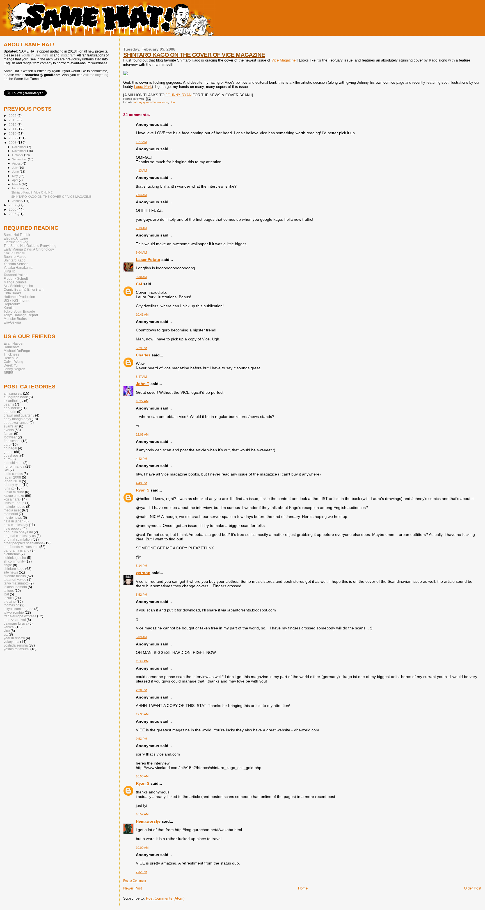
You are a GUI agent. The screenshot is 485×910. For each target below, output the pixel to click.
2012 (13, 124)
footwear (10, 437)
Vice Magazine (283, 60)
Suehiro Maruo (15, 256)
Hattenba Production (19, 297)
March (17, 184)
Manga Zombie (15, 282)
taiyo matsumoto (16, 583)
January (18, 201)
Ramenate (12, 347)
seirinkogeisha (15, 557)
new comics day (16, 525)
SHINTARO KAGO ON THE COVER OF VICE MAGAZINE (194, 54)
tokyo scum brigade (18, 609)
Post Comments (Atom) (165, 898)
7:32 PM (141, 871)
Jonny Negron (14, 369)
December (19, 147)
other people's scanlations (24, 543)
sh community (14, 561)
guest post (11, 455)
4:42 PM (141, 458)
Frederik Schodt (16, 278)
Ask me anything (95, 75)
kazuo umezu (14, 495)
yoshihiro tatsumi (16, 649)
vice (172, 102)
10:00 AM (142, 847)
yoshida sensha (16, 645)
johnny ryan (141, 102)
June (16, 171)
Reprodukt (12, 304)
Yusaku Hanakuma (18, 267)
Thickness (11, 354)
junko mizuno (14, 492)
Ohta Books (12, 293)
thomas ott (11, 605)
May (15, 176)
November (19, 151)
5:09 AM (141, 637)
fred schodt (12, 441)
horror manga (14, 466)
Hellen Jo (11, 358)
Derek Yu (11, 365)
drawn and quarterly (19, 415)
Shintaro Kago (15, 260)
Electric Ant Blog (16, 242)
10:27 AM (142, 401)
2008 (13, 142)
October (18, 155)
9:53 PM (141, 738)
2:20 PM (141, 690)
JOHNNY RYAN (178, 95)
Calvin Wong (13, 361)
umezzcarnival (15, 620)
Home (303, 888)
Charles (143, 355)
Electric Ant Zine (16, 238)
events (9, 430)
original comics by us (20, 536)
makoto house (14, 506)
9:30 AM (141, 277)
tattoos (9, 590)
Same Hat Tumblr (17, 234)
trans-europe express (20, 616)
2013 (13, 120)
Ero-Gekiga (12, 322)
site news (11, 572)
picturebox (12, 554)
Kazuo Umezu (14, 253)
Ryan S (142, 490)
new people (13, 528)
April (15, 180)
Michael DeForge (17, 350)
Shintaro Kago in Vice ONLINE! (32, 192)
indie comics (13, 474)
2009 (13, 138)
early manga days (17, 419)
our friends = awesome (21, 547)
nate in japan (14, 521)
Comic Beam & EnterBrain (24, 289)
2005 (13, 214)
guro (7, 459)
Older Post (472, 888)
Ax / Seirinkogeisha (18, 286)
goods (8, 452)
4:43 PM (141, 483)
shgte (8, 565)
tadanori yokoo (15, 579)
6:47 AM (141, 376)
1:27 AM (141, 142)
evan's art (11, 426)
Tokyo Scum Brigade (19, 311)
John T (142, 383)
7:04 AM (141, 195)
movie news (13, 517)
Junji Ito (9, 271)
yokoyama (11, 641)
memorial (11, 514)
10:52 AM (142, 814)
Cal (139, 284)
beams (9, 404)
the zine (10, 601)
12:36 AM (142, 714)
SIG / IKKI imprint (16, 300)
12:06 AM (142, 434)
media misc (12, 510)
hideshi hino (13, 463)
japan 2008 (12, 477)
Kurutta (9, 308)
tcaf (6, 594)
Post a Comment (134, 880)
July (15, 167)
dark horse (12, 408)
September (20, 159)
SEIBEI (9, 372)
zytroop (143, 572)
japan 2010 (12, 481)
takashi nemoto (15, 587)
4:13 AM (141, 170)
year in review (14, 638)
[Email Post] (148, 98)
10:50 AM (142, 776)
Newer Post (132, 888)
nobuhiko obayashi (18, 532)
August (17, 163)
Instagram (68, 55)
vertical (9, 627)
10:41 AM (142, 314)
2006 (13, 209)
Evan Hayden (14, 343)
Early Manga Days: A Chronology (29, 249)
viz (6, 634)
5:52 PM (141, 594)
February (19, 188)
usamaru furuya (16, 623)
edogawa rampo (16, 422)
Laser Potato (148, 259)
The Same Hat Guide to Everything (30, 245)
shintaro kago (159, 102)
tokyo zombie (14, 612)
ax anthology (13, 400)
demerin (10, 411)
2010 (13, 133)
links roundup (14, 503)
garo (7, 444)
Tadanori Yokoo (16, 275)
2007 (13, 205)
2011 (13, 129)
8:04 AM (141, 252)
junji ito (9, 488)
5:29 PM (141, 348)
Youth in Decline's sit (37, 55)
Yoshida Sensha (16, 264)
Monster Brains (15, 318)
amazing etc (13, 393)
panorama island (16, 550)
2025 (13, 115)
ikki (6, 470)
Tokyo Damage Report (21, 315)
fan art (8, 433)
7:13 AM (141, 228)
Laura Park (143, 87)
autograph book (16, 397)
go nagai (10, 448)
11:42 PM (142, 661)
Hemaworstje (148, 821)
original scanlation (18, 539)
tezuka (9, 598)
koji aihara (12, 499)
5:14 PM (141, 565)
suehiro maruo (15, 576)
